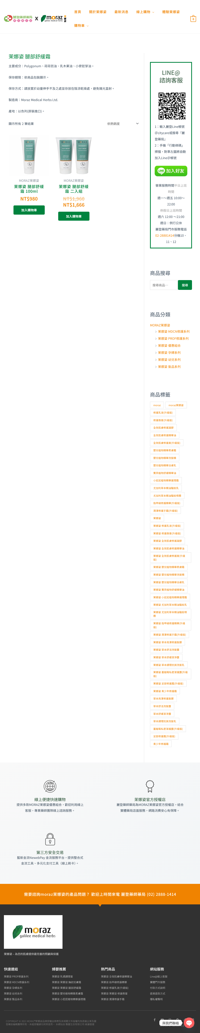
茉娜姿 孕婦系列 (169, 352)
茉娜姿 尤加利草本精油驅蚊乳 (170, 605)
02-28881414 (164, 235)
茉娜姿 (157, 518)
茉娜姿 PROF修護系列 (173, 338)
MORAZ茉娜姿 (160, 325)
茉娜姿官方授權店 (150, 799)
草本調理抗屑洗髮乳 (164, 721)
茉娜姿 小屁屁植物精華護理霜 (170, 597)
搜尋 (185, 285)
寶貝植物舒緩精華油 (164, 473)
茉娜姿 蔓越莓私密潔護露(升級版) (170, 674)
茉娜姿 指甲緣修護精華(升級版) (169, 625)
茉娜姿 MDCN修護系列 (174, 331)
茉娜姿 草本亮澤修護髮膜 (167, 642)
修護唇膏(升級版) (163, 420)
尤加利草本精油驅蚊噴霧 (167, 495)
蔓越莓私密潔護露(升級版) (168, 729)
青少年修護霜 (161, 744)
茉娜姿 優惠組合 (169, 345)
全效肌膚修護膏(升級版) (166, 443)
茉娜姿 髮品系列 (169, 366)
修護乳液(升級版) (163, 412)
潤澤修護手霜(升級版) (165, 510)
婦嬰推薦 (59, 968)
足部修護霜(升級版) (164, 736)
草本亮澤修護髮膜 (163, 698)
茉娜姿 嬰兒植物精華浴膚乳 (168, 582)
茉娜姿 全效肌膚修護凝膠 (167, 541)
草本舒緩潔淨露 (162, 714)
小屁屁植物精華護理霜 (166, 480)
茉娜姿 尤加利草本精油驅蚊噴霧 (170, 614)
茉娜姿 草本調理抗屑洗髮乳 (168, 665)
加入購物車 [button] (29, 210)
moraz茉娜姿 (176, 405)
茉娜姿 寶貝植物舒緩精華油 (168, 589)
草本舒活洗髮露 (162, 706)
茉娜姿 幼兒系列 (169, 359)
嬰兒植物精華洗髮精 (164, 458)
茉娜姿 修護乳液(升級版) (167, 526)
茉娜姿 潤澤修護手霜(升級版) (169, 634)
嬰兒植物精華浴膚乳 (164, 465)
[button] (152, 11)
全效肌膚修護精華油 (164, 435)
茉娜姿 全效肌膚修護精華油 (168, 548)
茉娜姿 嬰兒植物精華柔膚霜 (168, 567)
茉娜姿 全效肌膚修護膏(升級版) (169, 557)
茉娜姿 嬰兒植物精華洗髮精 (168, 574)
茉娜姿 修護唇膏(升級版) (167, 533)
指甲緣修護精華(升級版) (166, 503)
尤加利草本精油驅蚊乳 (166, 488)
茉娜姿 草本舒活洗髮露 (166, 649)
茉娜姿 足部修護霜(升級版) (168, 683)
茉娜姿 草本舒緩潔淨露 (166, 657)
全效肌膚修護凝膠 (163, 427)
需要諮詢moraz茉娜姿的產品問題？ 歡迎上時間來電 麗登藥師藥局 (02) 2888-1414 (100, 894)
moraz (157, 405)
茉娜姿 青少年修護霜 (165, 691)
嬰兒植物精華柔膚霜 (164, 450)
